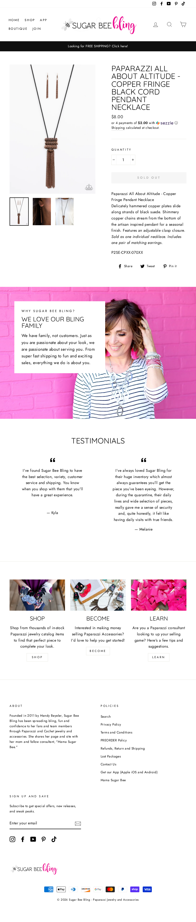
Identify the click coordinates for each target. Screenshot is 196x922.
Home (14, 20)
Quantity (121, 150)
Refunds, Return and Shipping (123, 748)
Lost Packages (111, 756)
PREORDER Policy (114, 740)
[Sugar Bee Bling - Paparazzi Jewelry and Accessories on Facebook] (23, 839)
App (43, 20)
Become (98, 651)
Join (37, 28)
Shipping (118, 127)
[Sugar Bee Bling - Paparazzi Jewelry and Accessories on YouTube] (33, 839)
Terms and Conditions (116, 732)
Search (106, 716)
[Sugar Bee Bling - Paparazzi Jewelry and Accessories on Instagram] (12, 839)
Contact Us (108, 764)
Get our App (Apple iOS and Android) (129, 772)
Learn (158, 657)
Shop (30, 20)
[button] (148, 122)
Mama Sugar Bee (113, 780)
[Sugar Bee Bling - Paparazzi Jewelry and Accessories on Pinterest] (43, 839)
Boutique (18, 28)
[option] (98, 46)
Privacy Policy (111, 724)
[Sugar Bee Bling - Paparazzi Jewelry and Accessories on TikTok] (54, 839)
